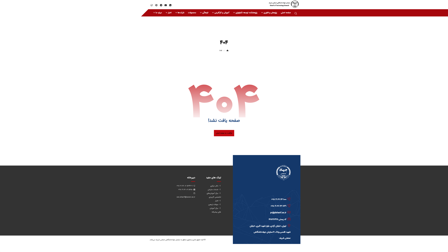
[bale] (151, 5)
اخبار (216, 200)
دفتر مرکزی (214, 185)
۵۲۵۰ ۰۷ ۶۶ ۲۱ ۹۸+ (185, 189)
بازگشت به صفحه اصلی (224, 133)
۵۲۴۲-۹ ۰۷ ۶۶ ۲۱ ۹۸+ (184, 185)
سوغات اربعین (213, 204)
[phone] (170, 5)
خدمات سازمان (213, 189)
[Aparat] (156, 5)
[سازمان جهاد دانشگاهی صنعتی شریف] (284, 4)
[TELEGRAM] (161, 5)
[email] (165, 5)
